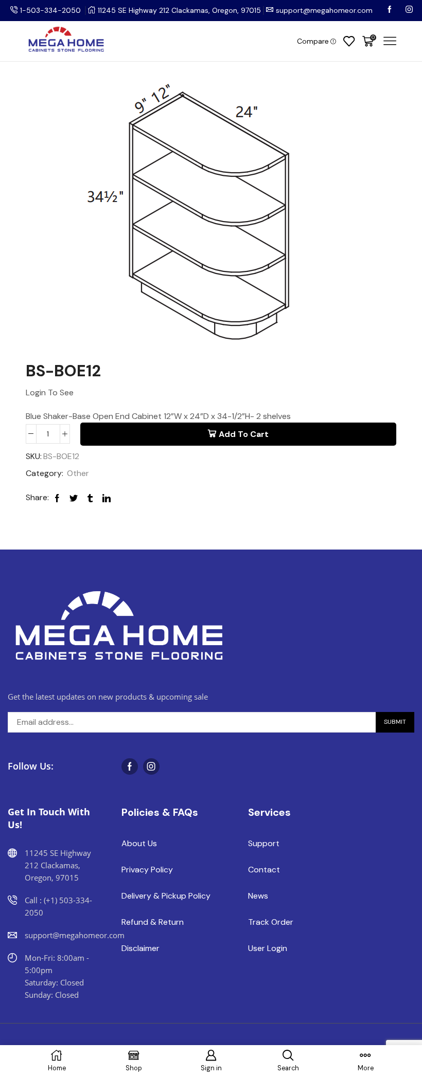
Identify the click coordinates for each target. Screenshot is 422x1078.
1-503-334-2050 (50, 10)
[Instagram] (409, 10)
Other (78, 473)
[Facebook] (390, 10)
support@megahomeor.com (324, 10)
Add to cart (244, 434)
